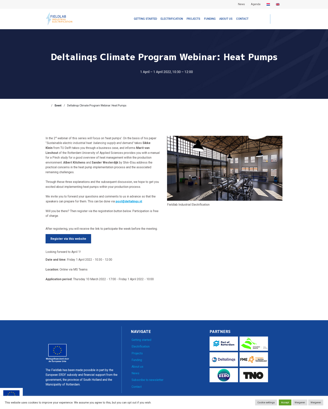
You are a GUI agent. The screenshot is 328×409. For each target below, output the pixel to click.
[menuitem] (268, 4)
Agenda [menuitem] (255, 4)
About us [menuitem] (226, 18)
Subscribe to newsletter (147, 380)
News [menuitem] (241, 4)
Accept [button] (285, 402)
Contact (137, 387)
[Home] (47, 105)
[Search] (276, 19)
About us (137, 366)
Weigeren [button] (300, 402)
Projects (137, 353)
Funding (137, 360)
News (135, 373)
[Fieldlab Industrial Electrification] (59, 18)
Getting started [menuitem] (145, 18)
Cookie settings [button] (266, 402)
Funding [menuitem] (210, 18)
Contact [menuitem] (242, 18)
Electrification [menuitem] (172, 18)
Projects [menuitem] (193, 18)
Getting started (141, 340)
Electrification (141, 346)
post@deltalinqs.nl (129, 201)
